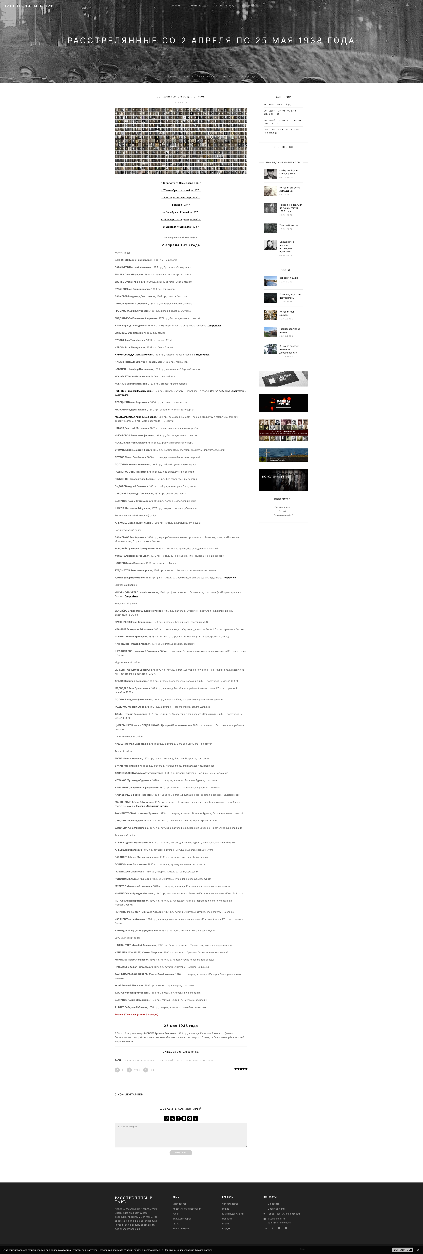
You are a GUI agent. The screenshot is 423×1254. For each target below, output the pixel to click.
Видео (225, 1208)
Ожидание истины (157, 806)
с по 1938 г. (181, 1052)
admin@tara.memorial (279, 1222)
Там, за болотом (288, 225)
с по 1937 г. (181, 183)
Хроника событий (275, 104)
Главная (172, 76)
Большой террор (172, 1060)
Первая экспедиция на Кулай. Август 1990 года (290, 208)
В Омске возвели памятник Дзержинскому (289, 349)
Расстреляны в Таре (30, 6)
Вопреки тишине (288, 277)
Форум (226, 1228)
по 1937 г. (182, 190)
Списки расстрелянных (141, 1060)
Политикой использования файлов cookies (188, 1250)
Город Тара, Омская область (284, 1213)
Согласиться (403, 1250)
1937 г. (181, 204)
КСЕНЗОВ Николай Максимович (133, 390)
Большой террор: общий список (181, 97)
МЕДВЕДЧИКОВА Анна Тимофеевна (135, 416)
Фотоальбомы (230, 1203)
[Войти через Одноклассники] (195, 1118)
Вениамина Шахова (134, 806)
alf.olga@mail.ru (276, 1218)
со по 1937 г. (181, 212)
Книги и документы (233, 1213)
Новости (227, 1218)
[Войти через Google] (189, 1118)
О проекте (273, 1203)
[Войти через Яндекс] (183, 1118)
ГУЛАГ (176, 1223)
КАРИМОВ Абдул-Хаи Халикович (134, 354)
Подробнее (229, 577)
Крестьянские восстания (187, 1208)
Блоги (225, 1223)
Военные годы (181, 1228)
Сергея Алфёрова (220, 390)
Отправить (181, 1153)
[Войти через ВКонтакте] (172, 1118)
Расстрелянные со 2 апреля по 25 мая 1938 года (227, 76)
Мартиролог (188, 76)
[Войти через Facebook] (178, 1118)
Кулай (176, 1213)
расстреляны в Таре (201, 1060)
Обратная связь (277, 1208)
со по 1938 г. (181, 226)
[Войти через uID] (166, 1118)
